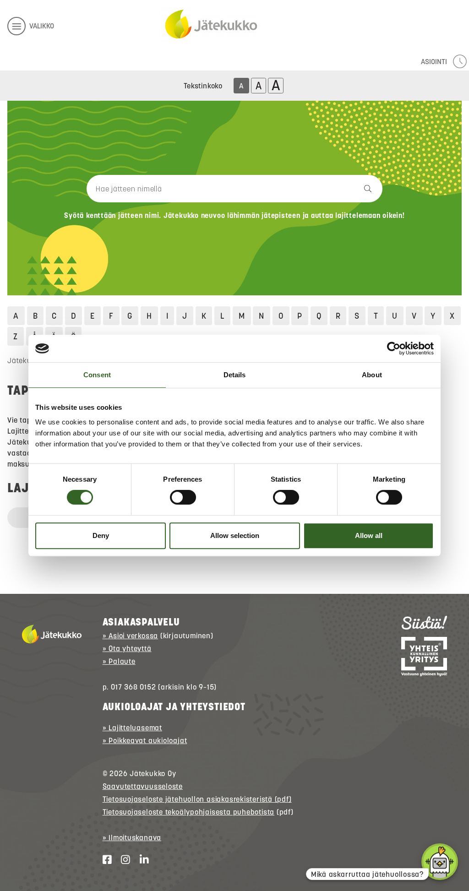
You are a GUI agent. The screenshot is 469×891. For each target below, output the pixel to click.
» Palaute (119, 661)
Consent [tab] (97, 375)
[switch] (183, 497)
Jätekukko (25, 360)
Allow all (368, 535)
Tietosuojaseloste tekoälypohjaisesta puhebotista (188, 811)
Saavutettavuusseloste (143, 786)
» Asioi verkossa (130, 635)
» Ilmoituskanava (132, 837)
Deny (101, 535)
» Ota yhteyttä (127, 648)
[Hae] (338, 188)
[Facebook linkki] (103, 859)
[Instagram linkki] (122, 859)
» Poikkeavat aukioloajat (145, 740)
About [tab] (372, 375)
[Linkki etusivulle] (211, 24)
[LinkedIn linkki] (140, 859)
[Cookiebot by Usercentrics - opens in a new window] (394, 348)
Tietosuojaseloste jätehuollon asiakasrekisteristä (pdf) (197, 799)
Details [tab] (235, 375)
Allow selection (234, 535)
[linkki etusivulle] (52, 634)
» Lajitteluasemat (132, 727)
